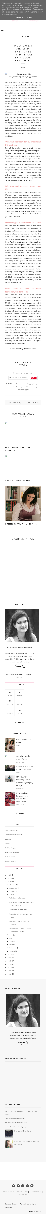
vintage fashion (10, 861)
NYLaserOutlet (30, 349)
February (12, 948)
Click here (19, 677)
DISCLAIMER (23, 1195)
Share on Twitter (19, 378)
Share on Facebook (24, 373)
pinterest (10, 704)
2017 (9, 954)
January (12, 951)
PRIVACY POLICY (9, 1192)
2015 (9, 961)
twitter (19, 695)
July (10, 894)
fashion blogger (27, 384)
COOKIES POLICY (36, 1192)
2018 (9, 881)
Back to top (34, 1211)
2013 (9, 967)
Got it (29, 17)
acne (14, 384)
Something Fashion (12, 659)
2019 (9, 878)
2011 (9, 974)
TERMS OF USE (22, 1192)
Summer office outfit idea (18, 910)
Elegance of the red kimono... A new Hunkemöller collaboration (23, 797)
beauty (18, 384)
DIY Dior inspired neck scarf (14, 1118)
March (11, 945)
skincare (18, 387)
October (12, 885)
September (13, 888)
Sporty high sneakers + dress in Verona (24, 757)
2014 (9, 964)
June (11, 935)
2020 (9, 875)
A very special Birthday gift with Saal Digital (24, 767)
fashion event (10, 857)
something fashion (28, 387)
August (12, 891)
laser (34, 384)
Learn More (20, 17)
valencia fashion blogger (13, 834)
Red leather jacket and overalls (18, 448)
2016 (9, 958)
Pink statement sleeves (17, 898)
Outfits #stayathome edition (21, 524)
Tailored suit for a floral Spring (15, 1127)
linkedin (19, 713)
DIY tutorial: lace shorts (22, 1131)
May (10, 938)
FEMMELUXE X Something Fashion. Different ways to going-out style (25, 781)
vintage (7, 843)
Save (34, 378)
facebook (10, 713)
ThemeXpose (24, 1204)
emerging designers (12, 852)
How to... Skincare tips (17, 481)
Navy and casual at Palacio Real (16, 1123)
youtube (19, 704)
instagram (10, 695)
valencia (8, 839)
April (11, 941)
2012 (9, 971)
